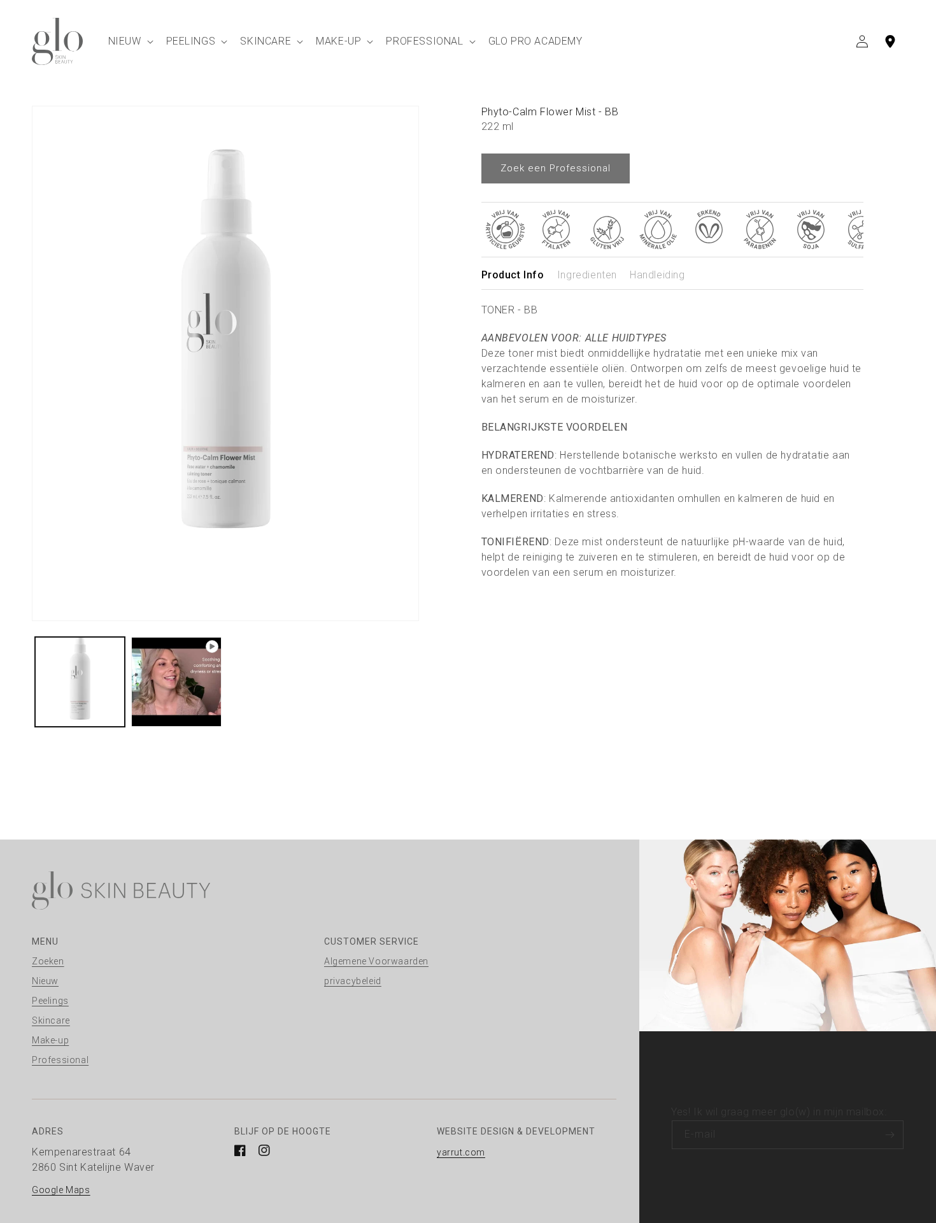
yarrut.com (461, 1152)
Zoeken (48, 961)
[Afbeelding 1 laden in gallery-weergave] (80, 682)
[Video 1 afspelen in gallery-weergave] (176, 682)
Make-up (50, 1040)
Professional (60, 1060)
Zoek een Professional (555, 168)
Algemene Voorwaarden (376, 961)
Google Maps (61, 1190)
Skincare (51, 1020)
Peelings (50, 1001)
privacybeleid (352, 981)
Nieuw (45, 981)
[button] (130, 41)
